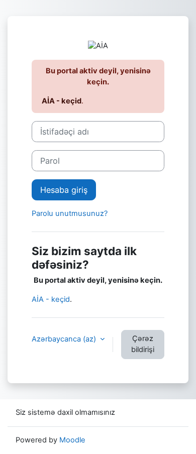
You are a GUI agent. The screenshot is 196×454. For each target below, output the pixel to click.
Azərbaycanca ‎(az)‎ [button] (65, 339)
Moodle (72, 439)
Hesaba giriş (63, 190)
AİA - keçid (61, 100)
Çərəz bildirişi (142, 344)
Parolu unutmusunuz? (70, 213)
